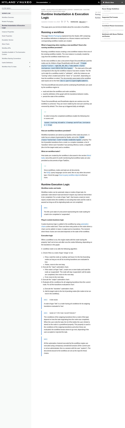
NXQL (48, 172)
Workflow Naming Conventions (11, 58)
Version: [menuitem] (78, 22)
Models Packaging (7, 21)
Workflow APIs (6, 48)
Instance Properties (8, 32)
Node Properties (7, 36)
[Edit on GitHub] (65, 22)
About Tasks (5, 44)
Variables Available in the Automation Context (13, 53)
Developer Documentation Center (60, 9)
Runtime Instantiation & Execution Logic (13, 26)
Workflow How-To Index (9, 66)
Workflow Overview (8, 17)
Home (43, 9)
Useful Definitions (7, 62)
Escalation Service (7, 40)
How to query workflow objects (69, 175)
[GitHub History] (62, 22)
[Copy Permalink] (68, 22)
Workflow (6, 13)
